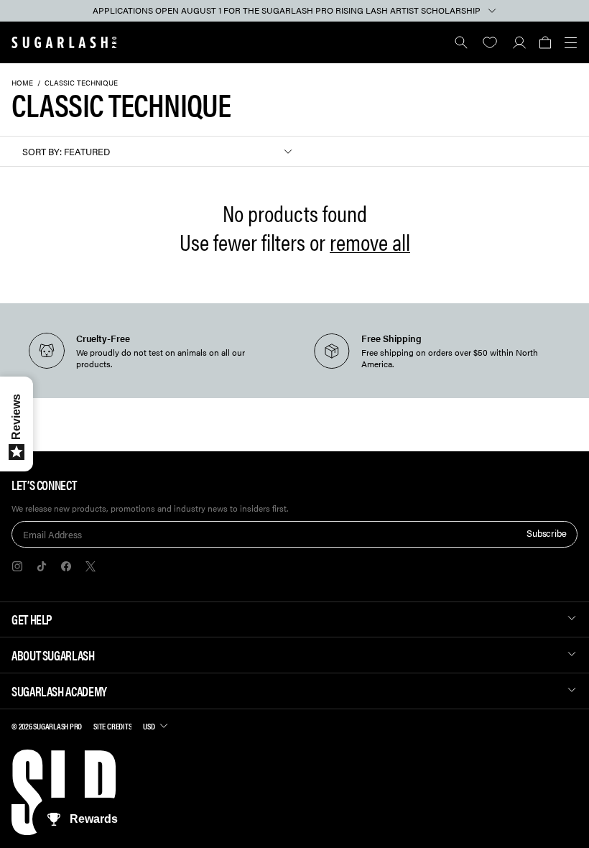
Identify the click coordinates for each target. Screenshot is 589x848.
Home (22, 82)
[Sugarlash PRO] (64, 42)
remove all (370, 241)
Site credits (112, 725)
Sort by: (42, 151)
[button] (544, 42)
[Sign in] (519, 42)
